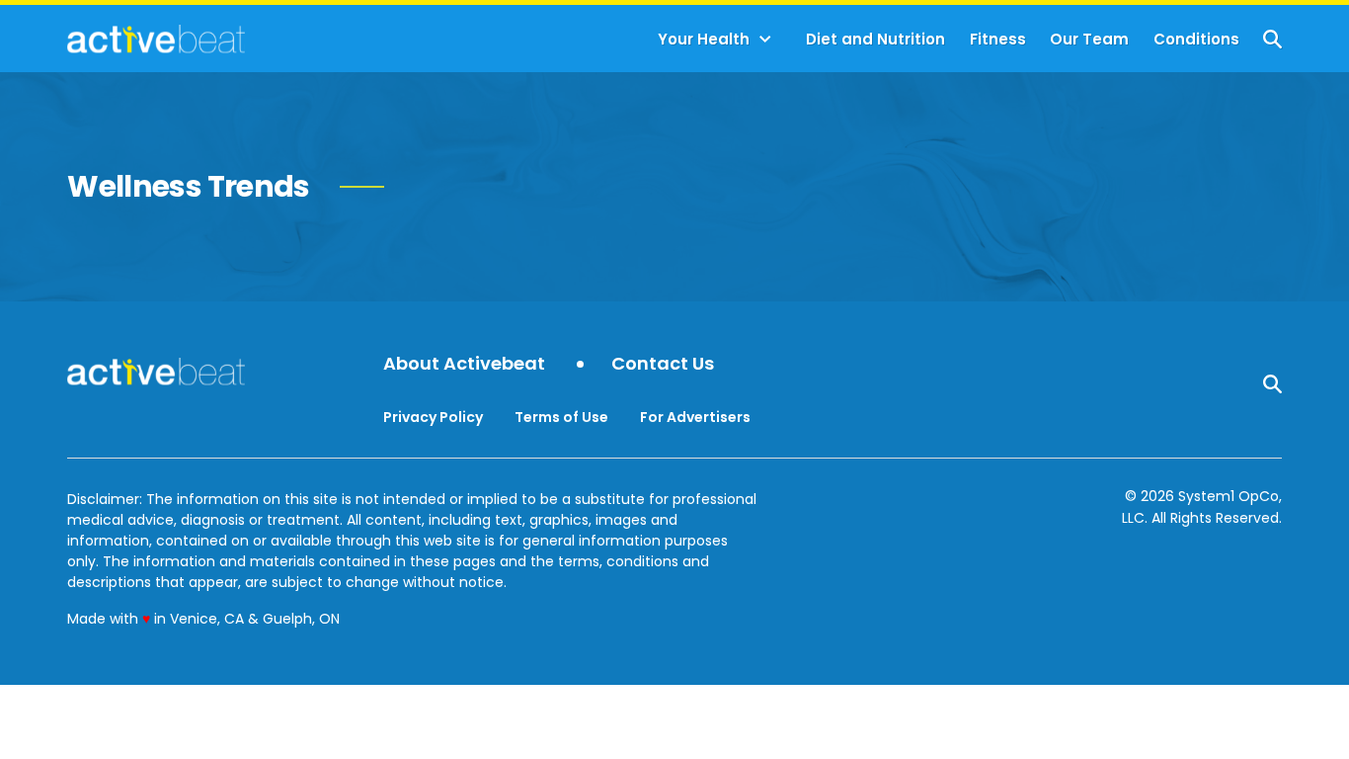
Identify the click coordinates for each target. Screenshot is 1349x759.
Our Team (1089, 39)
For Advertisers (695, 417)
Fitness (998, 39)
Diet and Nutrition (875, 39)
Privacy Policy (433, 417)
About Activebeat (464, 364)
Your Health (704, 39)
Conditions (1196, 39)
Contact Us (662, 364)
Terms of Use (561, 417)
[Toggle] (765, 39)
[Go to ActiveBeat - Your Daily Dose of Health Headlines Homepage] (155, 38)
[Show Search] (1272, 39)
